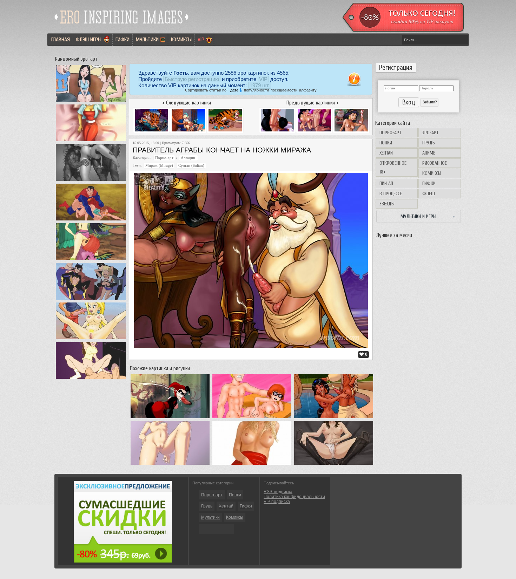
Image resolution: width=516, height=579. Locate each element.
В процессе (390, 194)
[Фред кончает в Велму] (252, 418)
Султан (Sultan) (191, 166)
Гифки (122, 39)
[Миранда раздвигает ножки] (334, 465)
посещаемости (284, 90)
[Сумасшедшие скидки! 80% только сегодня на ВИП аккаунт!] (123, 561)
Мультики (147, 39)
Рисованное (434, 163)
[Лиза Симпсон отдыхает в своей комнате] (90, 141)
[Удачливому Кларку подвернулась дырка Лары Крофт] (90, 220)
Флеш (428, 194)
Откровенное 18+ (392, 167)
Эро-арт (430, 133)
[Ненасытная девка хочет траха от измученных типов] (90, 102)
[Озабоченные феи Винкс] (90, 260)
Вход (408, 102)
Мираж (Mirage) (159, 166)
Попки (385, 143)
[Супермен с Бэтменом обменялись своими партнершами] (90, 300)
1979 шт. (260, 85)
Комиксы (181, 39)
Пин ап (386, 183)
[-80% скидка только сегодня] (402, 30)
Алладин (188, 158)
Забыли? (429, 102)
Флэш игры (88, 39)
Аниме (428, 153)
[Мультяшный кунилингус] (90, 379)
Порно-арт (390, 133)
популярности (256, 90)
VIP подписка (277, 501)
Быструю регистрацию (192, 79)
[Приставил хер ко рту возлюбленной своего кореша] (90, 339)
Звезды (387, 204)
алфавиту (308, 90)
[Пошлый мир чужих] (90, 181)
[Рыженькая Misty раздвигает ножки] (170, 465)
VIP (201, 39)
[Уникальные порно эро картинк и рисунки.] (122, 26)
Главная (60, 39)
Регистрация (395, 67)
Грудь (428, 143)
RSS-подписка (278, 491)
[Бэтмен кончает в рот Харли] (170, 418)
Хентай (386, 153)
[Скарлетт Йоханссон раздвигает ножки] (252, 465)
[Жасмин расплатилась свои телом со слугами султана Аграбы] (334, 418)
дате (234, 90)
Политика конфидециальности (294, 496)
